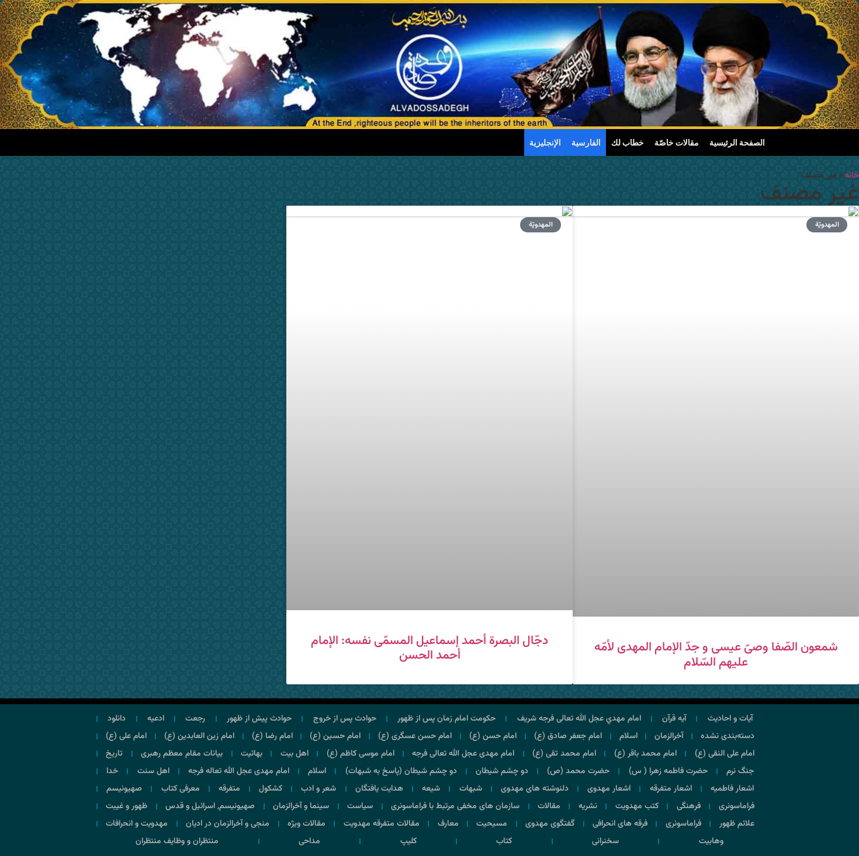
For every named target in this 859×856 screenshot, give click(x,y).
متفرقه (229, 788)
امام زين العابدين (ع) (199, 736)
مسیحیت (491, 823)
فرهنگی (689, 806)
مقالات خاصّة (676, 142)
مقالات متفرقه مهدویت (382, 823)
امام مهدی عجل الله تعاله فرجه (238, 771)
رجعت (195, 718)
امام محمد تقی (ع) (564, 753)
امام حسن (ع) (493, 736)
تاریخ (114, 753)
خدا (112, 771)
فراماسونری (736, 806)
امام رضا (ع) (272, 736)
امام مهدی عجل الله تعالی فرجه (463, 753)
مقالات (549, 806)
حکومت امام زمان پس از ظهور (446, 718)
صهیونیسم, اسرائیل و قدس (210, 806)
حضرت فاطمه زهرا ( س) (668, 771)
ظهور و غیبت (126, 806)
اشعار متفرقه (671, 788)
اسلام (628, 736)
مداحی (309, 841)
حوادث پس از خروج (344, 718)
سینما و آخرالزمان (301, 806)
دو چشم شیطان (502, 771)
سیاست (360, 806)
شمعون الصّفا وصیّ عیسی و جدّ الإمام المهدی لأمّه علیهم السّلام (716, 654)
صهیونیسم (124, 788)
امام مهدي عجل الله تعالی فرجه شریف (579, 718)
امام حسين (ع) (335, 736)
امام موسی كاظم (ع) (360, 753)
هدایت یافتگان (379, 788)
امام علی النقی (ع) (724, 753)
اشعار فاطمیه (732, 788)
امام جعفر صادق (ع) (568, 736)
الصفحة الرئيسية (737, 142)
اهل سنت (153, 771)
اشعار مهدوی (609, 788)
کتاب (504, 841)
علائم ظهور (736, 823)
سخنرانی (605, 841)
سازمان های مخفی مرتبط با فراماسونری (455, 806)
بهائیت (251, 753)
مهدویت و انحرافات (137, 823)
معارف (448, 823)
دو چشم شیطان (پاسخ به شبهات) (401, 771)
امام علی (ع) (126, 736)
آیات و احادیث (730, 718)
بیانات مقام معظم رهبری (182, 753)
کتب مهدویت (637, 806)
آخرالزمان (668, 736)
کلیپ (408, 841)
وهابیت (711, 841)
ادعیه (155, 718)
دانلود (117, 718)
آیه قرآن (674, 718)
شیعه (431, 788)
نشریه (588, 806)
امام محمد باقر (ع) (645, 753)
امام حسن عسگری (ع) (415, 736)
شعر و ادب (318, 788)
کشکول (270, 788)
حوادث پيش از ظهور (259, 718)
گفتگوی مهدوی (549, 823)
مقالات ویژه (306, 823)
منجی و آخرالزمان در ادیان (227, 823)
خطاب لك (627, 142)
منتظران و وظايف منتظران (177, 841)
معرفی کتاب (180, 788)
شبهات (470, 788)
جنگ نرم (740, 771)
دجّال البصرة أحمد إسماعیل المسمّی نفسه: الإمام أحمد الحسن (429, 648)
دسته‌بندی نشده (727, 736)
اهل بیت (294, 753)
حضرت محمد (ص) (578, 771)
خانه (852, 175)
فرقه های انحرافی (620, 823)
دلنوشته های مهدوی (535, 788)
